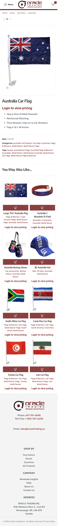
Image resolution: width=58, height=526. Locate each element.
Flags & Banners (13, 217)
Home (4, 13)
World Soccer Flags (31, 146)
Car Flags (37, 143)
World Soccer (17, 146)
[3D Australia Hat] (42, 244)
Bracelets (37, 220)
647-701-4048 (33, 415)
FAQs (28, 483)
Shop (12, 13)
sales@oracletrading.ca (32, 429)
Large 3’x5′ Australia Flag (15, 213)
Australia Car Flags (22, 150)
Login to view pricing (17, 108)
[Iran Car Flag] (42, 352)
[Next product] (10, 19)
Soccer (28, 458)
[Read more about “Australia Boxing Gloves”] (15, 262)
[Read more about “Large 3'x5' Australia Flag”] (15, 208)
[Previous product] (3, 19)
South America (37, 328)
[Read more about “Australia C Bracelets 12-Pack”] (42, 208)
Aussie (10, 150)
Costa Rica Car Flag (42, 321)
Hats (34, 271)
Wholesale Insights (29, 479)
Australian (6, 153)
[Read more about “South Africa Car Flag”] (15, 315)
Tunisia (24, 381)
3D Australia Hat (42, 267)
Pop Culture (29, 455)
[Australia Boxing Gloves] (15, 244)
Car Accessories (12, 271)
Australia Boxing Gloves (15, 267)
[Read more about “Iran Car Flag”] (42, 369)
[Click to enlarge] (7, 88)
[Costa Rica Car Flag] (42, 298)
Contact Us (28, 490)
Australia (32, 13)
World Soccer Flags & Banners (23, 156)
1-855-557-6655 (34, 418)
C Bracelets (47, 220)
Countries (21, 13)
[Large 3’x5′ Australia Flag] (15, 190)
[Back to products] (7, 19)
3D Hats (40, 271)
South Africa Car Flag (15, 321)
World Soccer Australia (32, 153)
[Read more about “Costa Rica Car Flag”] (42, 315)
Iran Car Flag (42, 374)
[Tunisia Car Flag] (15, 352)
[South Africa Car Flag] (15, 298)
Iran (50, 381)
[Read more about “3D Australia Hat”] (42, 262)
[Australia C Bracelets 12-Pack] (42, 190)
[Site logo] (30, 4)
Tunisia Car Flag (15, 374)
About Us (29, 486)
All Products (27, 143)
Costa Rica (49, 328)
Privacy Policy (49, 521)
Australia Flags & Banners (42, 150)
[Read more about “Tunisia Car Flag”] (15, 369)
